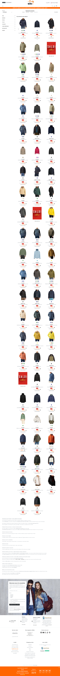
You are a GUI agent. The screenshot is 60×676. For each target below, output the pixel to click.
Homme (31, 12)
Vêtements (27, 12)
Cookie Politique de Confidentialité (30, 653)
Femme (11, 596)
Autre (11, 597)
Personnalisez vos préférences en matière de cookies (30, 658)
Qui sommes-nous (15, 644)
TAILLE (3, 22)
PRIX (3, 15)
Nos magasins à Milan (15, 647)
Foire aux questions (15, 650)
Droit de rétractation (30, 647)
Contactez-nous (15, 633)
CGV (30, 650)
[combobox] (7, 12)
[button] (18, 29)
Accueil (23, 12)
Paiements (30, 644)
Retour (30, 648)
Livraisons (30, 645)
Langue (47, 2)
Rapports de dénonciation (15, 651)
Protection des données (30, 651)
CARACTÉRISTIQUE (5, 26)
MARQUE (3, 17)
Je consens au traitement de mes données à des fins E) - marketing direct (17, 600)
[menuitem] (8, 16)
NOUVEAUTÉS (4, 28)
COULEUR (3, 24)
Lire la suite (12, 621)
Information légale (35, 665)
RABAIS (3, 30)
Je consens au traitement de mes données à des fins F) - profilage (17, 602)
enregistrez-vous (14, 604)
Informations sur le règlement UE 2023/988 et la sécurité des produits (30, 655)
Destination (55, 2)
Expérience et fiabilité (15, 645)
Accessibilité (15, 653)
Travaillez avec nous (15, 648)
